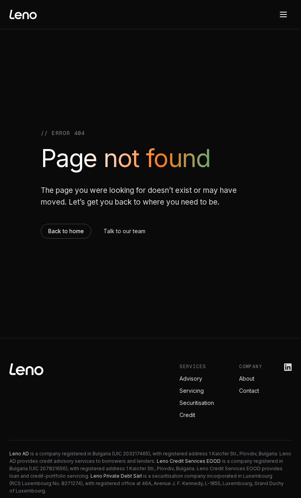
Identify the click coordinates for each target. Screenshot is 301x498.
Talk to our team (124, 231)
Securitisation (197, 402)
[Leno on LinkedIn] (288, 367)
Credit (187, 415)
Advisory (191, 378)
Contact (249, 390)
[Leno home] (23, 14)
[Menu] (283, 14)
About (246, 378)
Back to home (66, 231)
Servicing (192, 390)
